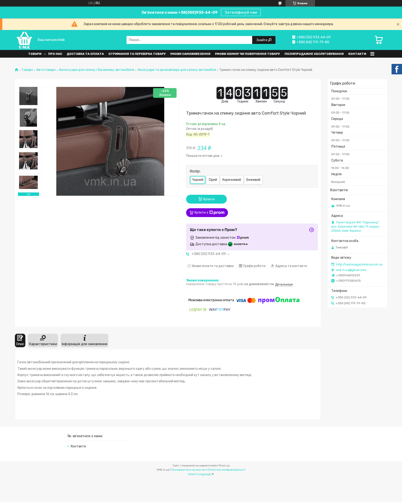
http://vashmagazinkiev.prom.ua (359, 264)
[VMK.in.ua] (25, 40)
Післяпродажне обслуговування (314, 54)
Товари (34, 54)
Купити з (201, 213)
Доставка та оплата (85, 54)
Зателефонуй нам (241, 12)
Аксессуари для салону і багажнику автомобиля (96, 70)
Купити (208, 199)
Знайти (262, 40)
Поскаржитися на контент (189, 469)
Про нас (55, 54)
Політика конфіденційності (227, 469)
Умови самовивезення (190, 54)
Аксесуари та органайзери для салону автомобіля (176, 70)
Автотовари (46, 70)
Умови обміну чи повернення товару (247, 54)
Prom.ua (224, 465)
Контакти (357, 54)
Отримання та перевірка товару (137, 54)
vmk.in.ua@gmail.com (351, 270)
